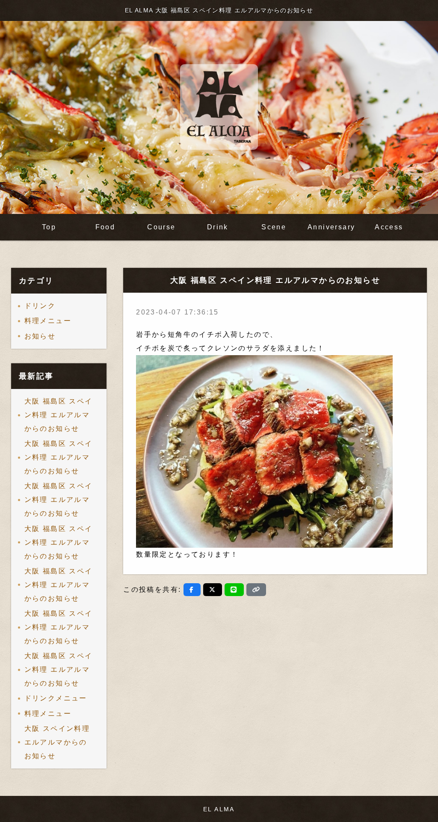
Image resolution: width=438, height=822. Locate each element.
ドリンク (40, 305)
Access (389, 227)
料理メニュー (47, 320)
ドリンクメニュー (55, 698)
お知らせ (40, 336)
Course (161, 227)
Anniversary (331, 227)
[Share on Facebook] (191, 589)
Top (49, 227)
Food (105, 227)
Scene (273, 227)
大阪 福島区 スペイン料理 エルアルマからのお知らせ (58, 415)
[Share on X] (212, 589)
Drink (217, 227)
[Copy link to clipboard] (256, 589)
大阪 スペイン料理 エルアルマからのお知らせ (57, 742)
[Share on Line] (234, 589)
